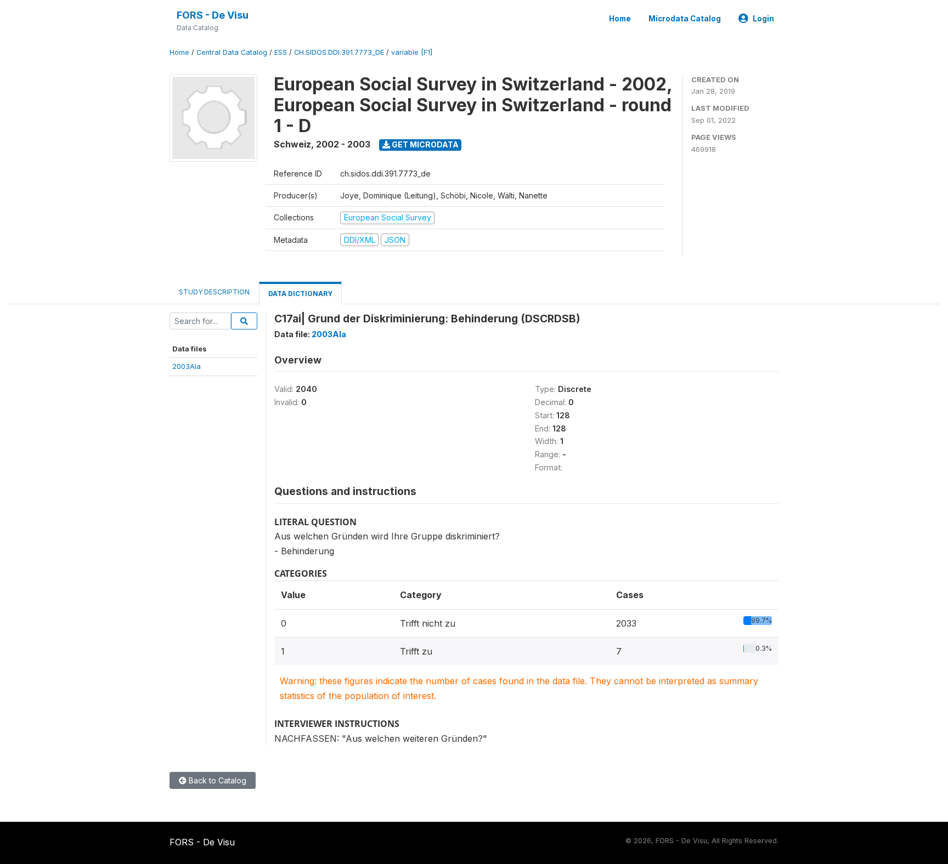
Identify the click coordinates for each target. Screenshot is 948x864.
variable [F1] (411, 52)
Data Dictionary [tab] (300, 293)
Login (763, 18)
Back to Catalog (216, 780)
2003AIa (186, 366)
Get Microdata (424, 144)
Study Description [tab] (214, 292)
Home (620, 18)
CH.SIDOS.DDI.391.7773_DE (339, 52)
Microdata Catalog (684, 18)
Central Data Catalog (231, 52)
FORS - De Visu (213, 15)
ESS (280, 52)
